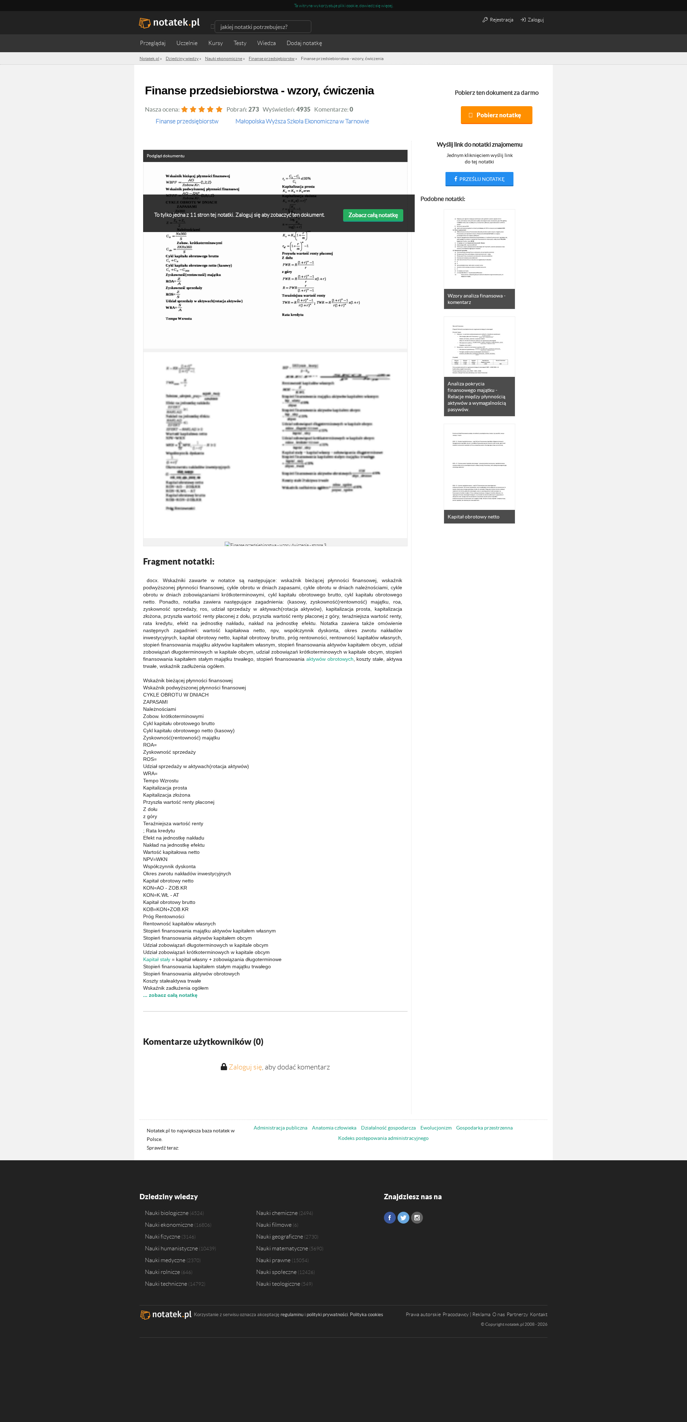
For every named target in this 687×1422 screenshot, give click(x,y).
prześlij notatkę (481, 179)
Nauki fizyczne (162, 1236)
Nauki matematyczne (282, 1248)
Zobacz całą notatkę (373, 215)
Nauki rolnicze (162, 1272)
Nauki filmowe (274, 1224)
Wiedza (266, 43)
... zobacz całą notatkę (170, 995)
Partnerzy (517, 1314)
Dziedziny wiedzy (169, 1196)
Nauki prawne (273, 1260)
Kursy (215, 43)
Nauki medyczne (165, 1260)
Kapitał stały (156, 959)
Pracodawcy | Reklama (467, 1314)
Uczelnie (187, 43)
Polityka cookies (366, 1314)
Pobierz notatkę (499, 115)
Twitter (403, 1218)
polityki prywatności (327, 1314)
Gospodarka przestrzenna (484, 1128)
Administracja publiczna (280, 1128)
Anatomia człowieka (334, 1128)
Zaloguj (535, 20)
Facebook (390, 1218)
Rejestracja (501, 20)
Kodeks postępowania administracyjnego (383, 1138)
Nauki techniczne (166, 1283)
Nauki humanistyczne (171, 1248)
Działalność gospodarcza (388, 1128)
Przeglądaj (153, 43)
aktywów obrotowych (330, 659)
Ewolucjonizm (436, 1128)
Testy (240, 43)
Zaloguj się (245, 1067)
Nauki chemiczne (277, 1213)
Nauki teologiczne (278, 1283)
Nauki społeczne (276, 1272)
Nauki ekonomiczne (169, 1224)
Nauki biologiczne (167, 1213)
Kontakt (538, 1314)
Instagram (417, 1218)
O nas (498, 1314)
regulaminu (292, 1314)
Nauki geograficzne (279, 1236)
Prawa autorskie (423, 1314)
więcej (387, 5)
